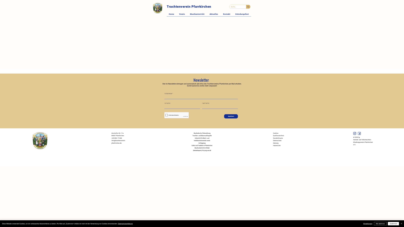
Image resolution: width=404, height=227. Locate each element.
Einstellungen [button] (367, 224)
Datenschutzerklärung (125, 224)
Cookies (275, 133)
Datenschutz (277, 140)
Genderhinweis (278, 138)
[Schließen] (401, 223)
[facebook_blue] (359, 133)
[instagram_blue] (354, 133)
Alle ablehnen (380, 224)
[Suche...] (248, 7)
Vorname (167, 103)
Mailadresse (168, 93)
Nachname (205, 103)
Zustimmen (393, 224)
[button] (182, 14)
